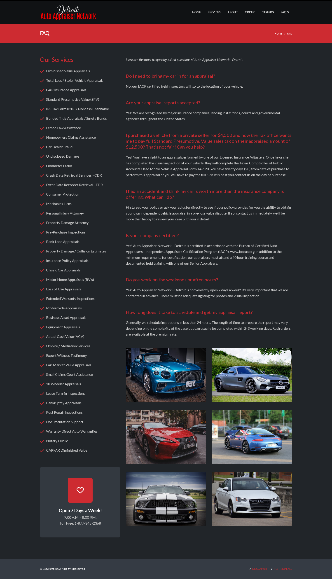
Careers (268, 12)
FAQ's (285, 12)
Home (196, 12)
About (232, 12)
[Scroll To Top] (324, 574)
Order (250, 12)
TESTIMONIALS (283, 568)
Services (214, 12)
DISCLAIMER (259, 568)
